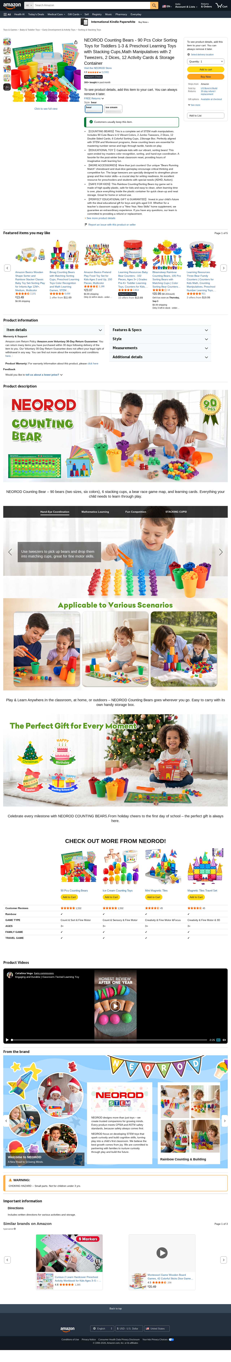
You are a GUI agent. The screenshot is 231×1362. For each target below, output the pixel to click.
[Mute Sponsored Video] (98, 1268)
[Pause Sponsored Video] (98, 1261)
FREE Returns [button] (92, 98)
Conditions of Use (70, 1339)
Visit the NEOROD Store (98, 68)
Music (108, 14)
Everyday (136, 14)
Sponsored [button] (8, 1229)
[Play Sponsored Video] (162, 1253)
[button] (7, 14)
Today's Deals (36, 14)
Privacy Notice (89, 1339)
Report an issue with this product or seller (112, 224)
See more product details (101, 218)
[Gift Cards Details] (81, 14)
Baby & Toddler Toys (30, 30)
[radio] (7, 41)
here (8, 355)
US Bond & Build (209, 88)
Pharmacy (121, 14)
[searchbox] (92, 5)
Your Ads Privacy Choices (154, 1339)
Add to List (195, 115)
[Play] (6, 1040)
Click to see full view (45, 108)
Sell (86, 14)
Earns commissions (44, 973)
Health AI (19, 14)
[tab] (55, 511)
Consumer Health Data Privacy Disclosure (119, 1339)
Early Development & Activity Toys (58, 30)
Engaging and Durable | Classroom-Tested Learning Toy (47, 976)
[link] (30, 281)
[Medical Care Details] (64, 14)
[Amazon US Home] (67, 1330)
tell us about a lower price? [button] (43, 374)
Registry (97, 14)
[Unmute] (224, 1040)
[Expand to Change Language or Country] (111, 1328)
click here (93, 363)
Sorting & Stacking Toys (89, 30)
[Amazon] (12, 5)
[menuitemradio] (218, 1039)
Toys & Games (10, 30)
